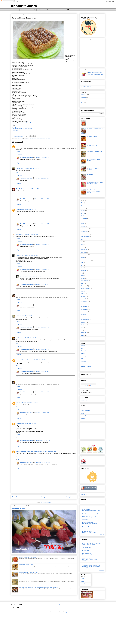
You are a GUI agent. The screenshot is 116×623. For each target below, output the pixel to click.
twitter (40, 9)
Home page (44, 497)
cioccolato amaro (24, 6)
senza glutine (84, 311)
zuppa (82, 337)
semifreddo (83, 298)
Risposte (20, 154)
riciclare (83, 293)
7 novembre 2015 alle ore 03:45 (42, 223)
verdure (83, 335)
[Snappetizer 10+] (92, 481)
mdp (82, 273)
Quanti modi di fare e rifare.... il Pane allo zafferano (95, 129)
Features (83, 418)
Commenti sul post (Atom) (46, 502)
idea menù (83, 252)
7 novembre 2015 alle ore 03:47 (42, 269)
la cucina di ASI (20, 402)
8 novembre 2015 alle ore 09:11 (31, 402)
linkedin (62, 9)
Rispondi (18, 151)
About (82, 581)
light (82, 265)
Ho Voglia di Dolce (87, 558)
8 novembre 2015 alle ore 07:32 (42, 284)
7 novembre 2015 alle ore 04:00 (42, 305)
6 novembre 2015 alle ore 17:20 (32, 168)
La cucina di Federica (88, 542)
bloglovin (47, 9)
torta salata (83, 332)
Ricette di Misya (86, 526)
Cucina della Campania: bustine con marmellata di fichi (95, 152)
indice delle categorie (86, 86)
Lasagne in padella (92, 136)
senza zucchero (85, 319)
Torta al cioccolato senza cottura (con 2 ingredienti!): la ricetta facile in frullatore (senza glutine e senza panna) (91, 567)
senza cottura (84, 304)
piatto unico (83, 286)
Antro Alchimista (20, 188)
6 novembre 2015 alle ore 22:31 (28, 337)
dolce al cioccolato (31, 138)
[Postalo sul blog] (31, 136)
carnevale (83, 361)
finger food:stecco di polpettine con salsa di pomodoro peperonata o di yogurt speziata (38, 587)
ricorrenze (83, 296)
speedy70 (18, 382)
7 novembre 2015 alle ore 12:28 (35, 276)
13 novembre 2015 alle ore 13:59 (42, 462)
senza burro (84, 301)
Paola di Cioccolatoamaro (26, 157)
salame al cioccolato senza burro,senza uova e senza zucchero (94, 168)
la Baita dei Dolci (29, 122)
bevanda (83, 213)
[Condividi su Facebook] (34, 136)
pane (82, 283)
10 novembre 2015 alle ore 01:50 (48, 451)
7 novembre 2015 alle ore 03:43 (42, 178)
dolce (25, 138)
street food (83, 324)
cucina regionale (85, 228)
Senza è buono (86, 564)
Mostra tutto (101, 534)
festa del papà (39, 138)
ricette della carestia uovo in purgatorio (27, 557)
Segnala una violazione (65, 605)
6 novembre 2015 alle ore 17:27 (32, 188)
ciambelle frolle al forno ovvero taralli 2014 (28, 572)
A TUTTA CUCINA (87, 547)
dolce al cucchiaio (85, 236)
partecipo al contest (16, 127)
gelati (82, 247)
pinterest (32, 9)
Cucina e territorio (85, 410)
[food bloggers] (89, 489)
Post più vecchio (71, 497)
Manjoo (82, 413)
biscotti (82, 215)
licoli (82, 262)
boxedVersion (84, 400)
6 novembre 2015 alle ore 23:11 (37, 360)
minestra (83, 278)
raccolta (83, 291)
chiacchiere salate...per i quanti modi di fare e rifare (95, 183)
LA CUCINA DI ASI (87, 531)
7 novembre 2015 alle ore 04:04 (42, 371)
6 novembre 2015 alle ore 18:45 (31, 255)
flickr (55, 9)
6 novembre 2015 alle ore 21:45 (26, 315)
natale (82, 348)
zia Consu (18, 337)
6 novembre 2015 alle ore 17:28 (28, 209)
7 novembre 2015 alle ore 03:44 (42, 198)
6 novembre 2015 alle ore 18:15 (31, 234)
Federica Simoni (20, 168)
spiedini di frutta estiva (18, 508)
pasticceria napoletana (86, 369)
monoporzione (84, 280)
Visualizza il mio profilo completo (95, 74)
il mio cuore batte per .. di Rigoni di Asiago (22, 128)
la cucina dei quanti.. (86, 260)
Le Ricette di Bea (87, 553)
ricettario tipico (84, 415)
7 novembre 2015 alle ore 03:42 (42, 157)
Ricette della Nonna (87, 522)
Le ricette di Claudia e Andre (23, 360)
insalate (83, 257)
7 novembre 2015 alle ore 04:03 (42, 349)
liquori (82, 267)
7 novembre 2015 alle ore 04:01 (42, 327)
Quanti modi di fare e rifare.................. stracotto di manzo (94, 191)
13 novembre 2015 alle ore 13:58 (42, 440)
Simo (17, 315)
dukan (82, 239)
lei (27, 121)
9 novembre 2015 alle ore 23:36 (28, 423)
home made (84, 249)
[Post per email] (26, 136)
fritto (82, 241)
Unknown (18, 209)
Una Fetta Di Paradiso (21, 146)
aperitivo (83, 210)
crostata (83, 226)
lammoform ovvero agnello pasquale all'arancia (94, 144)
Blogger (66, 612)
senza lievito (84, 314)
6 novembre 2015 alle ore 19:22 (28, 295)
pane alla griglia (22, 579)
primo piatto (84, 105)
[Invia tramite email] (29, 136)
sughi (82, 327)
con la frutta (84, 218)
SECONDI (83, 97)
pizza (82, 358)
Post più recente (16, 497)
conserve (83, 221)
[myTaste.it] (84, 494)
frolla (82, 244)
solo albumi (83, 322)
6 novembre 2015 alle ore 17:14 (34, 146)
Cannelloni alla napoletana (94, 121)
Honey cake (85, 528)
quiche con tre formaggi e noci (26, 564)
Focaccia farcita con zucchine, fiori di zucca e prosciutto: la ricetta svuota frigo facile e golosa (91, 518)
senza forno (46, 138)
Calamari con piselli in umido (88, 532)
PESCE (82, 208)
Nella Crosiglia (19, 255)
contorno (83, 99)
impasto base (84, 254)
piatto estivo (84, 351)
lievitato (83, 353)
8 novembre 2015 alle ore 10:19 (42, 412)
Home (82, 408)
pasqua (82, 363)
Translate (92, 385)
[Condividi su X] (32, 136)
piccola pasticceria (85, 288)
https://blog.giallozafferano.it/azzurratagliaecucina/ (28, 451)
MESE (82, 205)
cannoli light (90, 174)
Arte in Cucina (86, 509)
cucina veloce (20, 138)
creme (82, 223)
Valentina (18, 295)
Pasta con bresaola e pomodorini (89, 523)
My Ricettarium (19, 234)
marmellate (83, 270)
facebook (15, 9)
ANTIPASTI (83, 94)
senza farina (84, 306)
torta (50, 138)
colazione (83, 345)
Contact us (83, 583)
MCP (82, 202)
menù (82, 275)
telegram (69, 9)
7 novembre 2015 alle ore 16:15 (42, 392)
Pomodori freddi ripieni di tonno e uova (91, 510)
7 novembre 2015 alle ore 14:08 (28, 382)
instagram (24, 9)
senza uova (83, 317)
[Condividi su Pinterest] (35, 136)
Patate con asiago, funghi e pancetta (90, 555)
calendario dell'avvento (86, 366)
